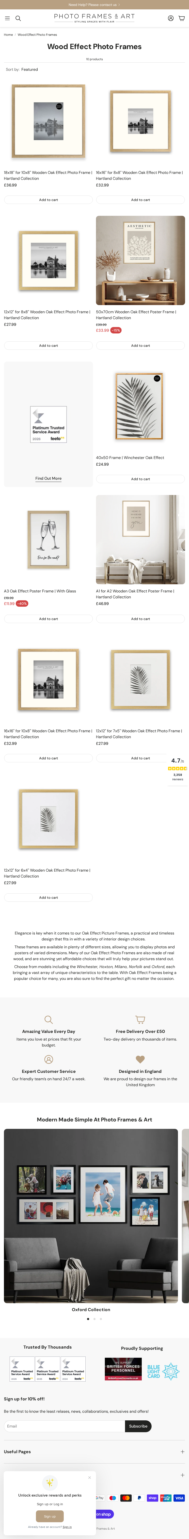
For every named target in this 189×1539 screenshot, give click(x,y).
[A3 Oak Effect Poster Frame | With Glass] (48, 539)
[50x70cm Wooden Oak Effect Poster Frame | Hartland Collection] (140, 260)
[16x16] (140, 121)
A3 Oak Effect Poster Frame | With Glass (40, 591)
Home (8, 35)
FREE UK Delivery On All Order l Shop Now (135, 4)
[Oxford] (91, 1216)
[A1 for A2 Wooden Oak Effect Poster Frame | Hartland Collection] (140, 539)
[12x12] (48, 260)
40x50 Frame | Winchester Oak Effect (130, 457)
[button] (7, 18)
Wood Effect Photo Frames (37, 35)
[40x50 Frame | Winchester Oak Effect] (140, 406)
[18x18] (48, 121)
